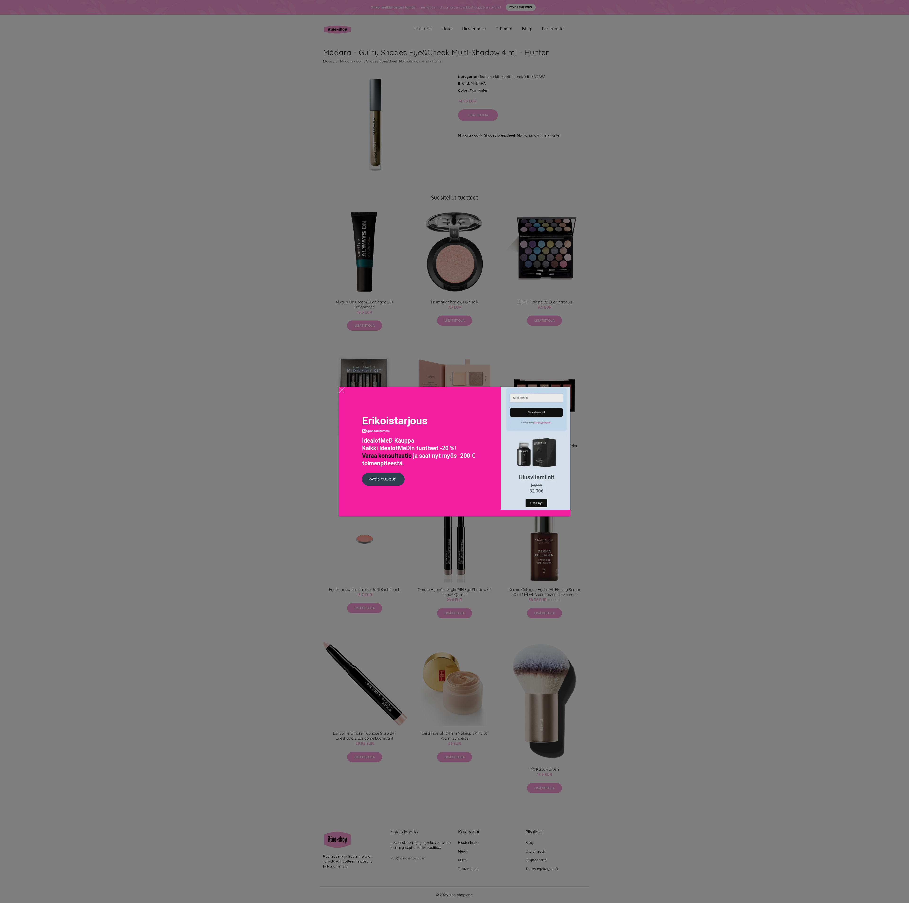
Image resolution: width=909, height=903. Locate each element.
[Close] (342, 390)
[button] (383, 479)
